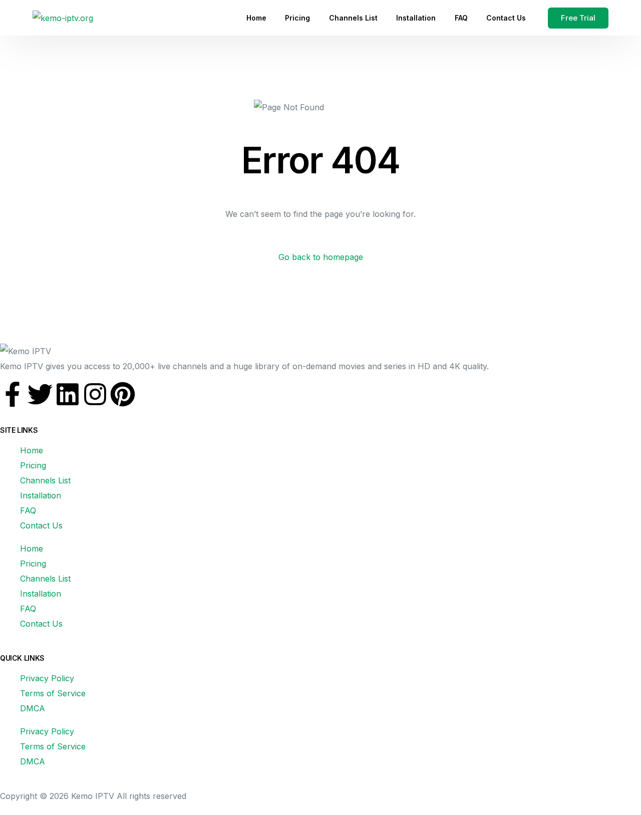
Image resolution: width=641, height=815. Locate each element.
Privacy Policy (47, 678)
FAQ (28, 510)
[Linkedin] (67, 394)
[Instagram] (95, 394)
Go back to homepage (320, 257)
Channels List (45, 480)
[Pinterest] (122, 394)
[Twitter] (40, 394)
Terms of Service (53, 693)
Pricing (33, 465)
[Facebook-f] (12, 394)
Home (31, 450)
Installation (40, 495)
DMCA (32, 708)
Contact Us (41, 525)
